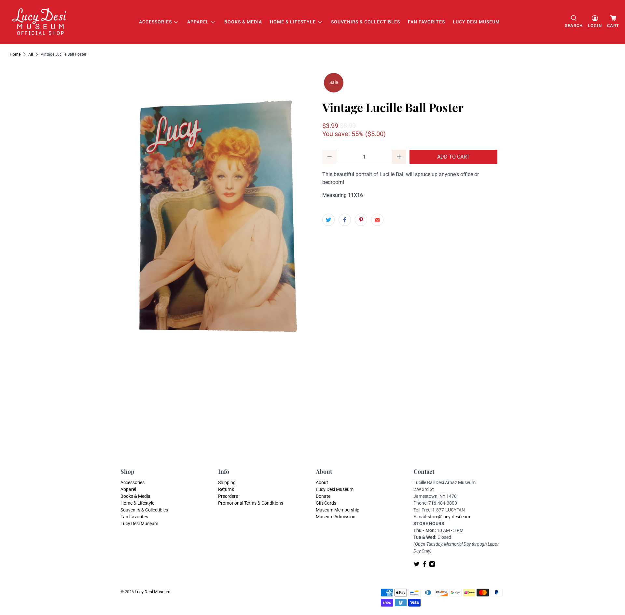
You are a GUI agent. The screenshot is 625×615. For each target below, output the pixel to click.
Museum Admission (335, 516)
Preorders (228, 496)
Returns (226, 489)
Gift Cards (326, 503)
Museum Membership (337, 509)
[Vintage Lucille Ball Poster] (215, 227)
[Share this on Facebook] (345, 220)
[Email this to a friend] (377, 220)
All (30, 54)
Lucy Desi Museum (476, 21)
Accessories (155, 21)
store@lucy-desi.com (449, 516)
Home (15, 54)
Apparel (198, 21)
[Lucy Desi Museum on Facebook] (424, 565)
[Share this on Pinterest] (361, 220)
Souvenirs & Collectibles (365, 21)
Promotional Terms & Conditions (250, 503)
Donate (323, 496)
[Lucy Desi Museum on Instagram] (432, 565)
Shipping (227, 482)
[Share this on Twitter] (328, 220)
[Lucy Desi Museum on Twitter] (416, 565)
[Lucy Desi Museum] (39, 22)
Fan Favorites (426, 21)
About (322, 482)
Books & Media (243, 21)
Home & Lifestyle (293, 21)
